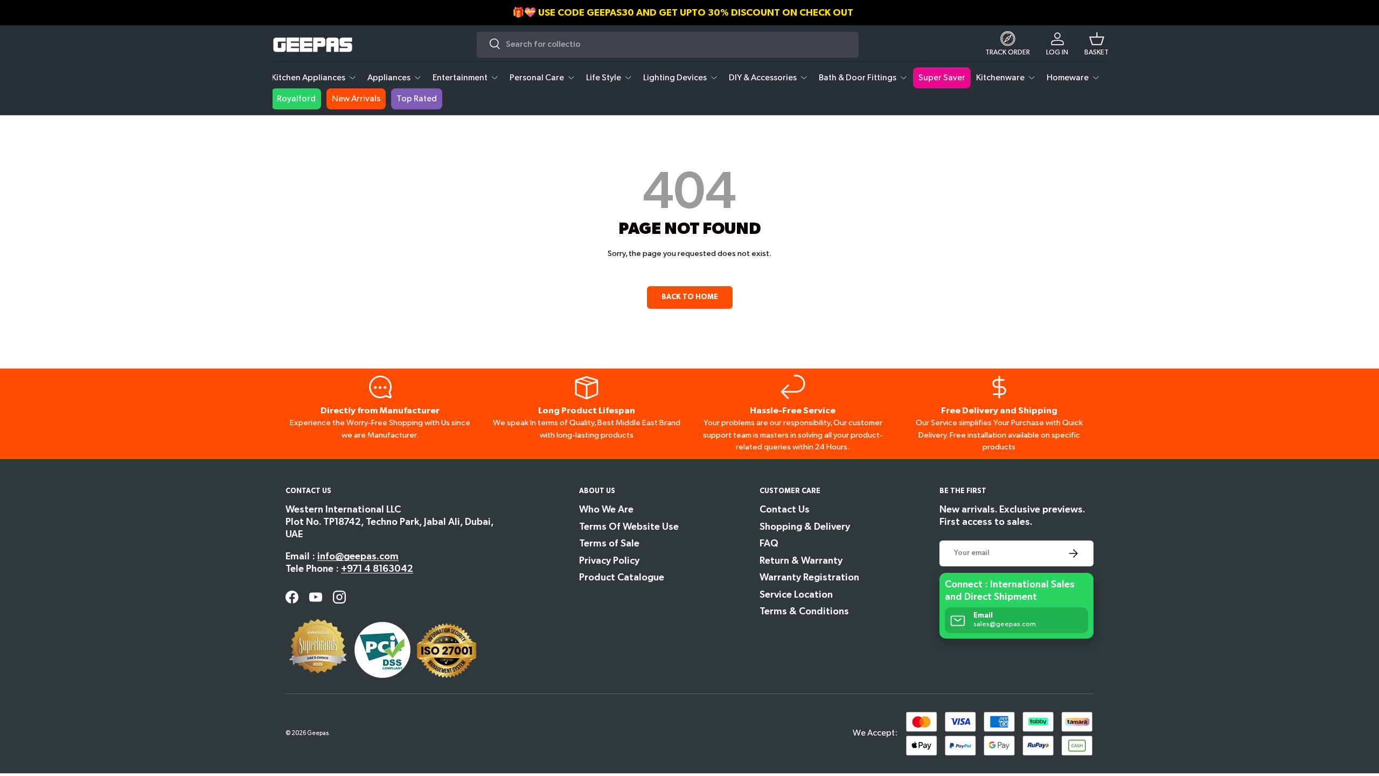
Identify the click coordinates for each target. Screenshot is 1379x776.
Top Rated (416, 99)
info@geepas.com (358, 556)
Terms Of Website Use (629, 526)
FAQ (769, 543)
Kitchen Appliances (308, 78)
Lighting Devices (675, 78)
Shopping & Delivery (805, 526)
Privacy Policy (609, 560)
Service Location (796, 594)
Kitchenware (1000, 78)
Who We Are (606, 509)
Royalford (296, 99)
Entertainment (460, 78)
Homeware (1068, 78)
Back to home (689, 297)
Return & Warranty (801, 560)
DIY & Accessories (763, 78)
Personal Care (537, 78)
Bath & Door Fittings (857, 78)
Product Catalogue (621, 577)
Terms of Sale (609, 543)
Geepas (318, 733)
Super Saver (941, 78)
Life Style (603, 78)
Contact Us (785, 509)
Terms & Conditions (804, 611)
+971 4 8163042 (377, 568)
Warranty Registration (809, 577)
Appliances (388, 78)
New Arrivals (356, 99)
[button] (1096, 44)
